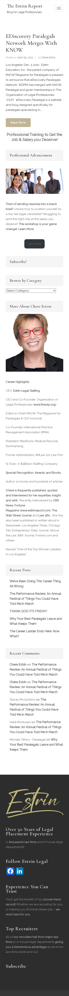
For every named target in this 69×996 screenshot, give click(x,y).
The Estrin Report (24, 6)
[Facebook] (10, 871)
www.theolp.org (44, 404)
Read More (18, 122)
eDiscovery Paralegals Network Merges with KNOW (31, 43)
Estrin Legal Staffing (26, 390)
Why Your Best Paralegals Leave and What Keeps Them (36, 744)
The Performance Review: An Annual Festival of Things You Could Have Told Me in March (35, 598)
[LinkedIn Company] (19, 871)
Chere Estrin (48, 57)
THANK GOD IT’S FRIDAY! (28, 611)
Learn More (26, 229)
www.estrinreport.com (35, 510)
